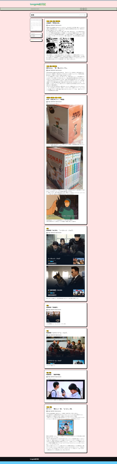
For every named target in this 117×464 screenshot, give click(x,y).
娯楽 (54, 21)
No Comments (59, 25)
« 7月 (35, 30)
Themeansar (67, 462)
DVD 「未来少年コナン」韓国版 (55, 99)
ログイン (32, 40)
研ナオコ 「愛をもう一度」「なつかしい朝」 (59, 409)
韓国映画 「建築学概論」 (53, 374)
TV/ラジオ (52, 97)
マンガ (48, 21)
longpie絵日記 (38, 4)
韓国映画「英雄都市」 (52, 307)
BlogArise (62, 462)
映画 (47, 228)
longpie (49, 25)
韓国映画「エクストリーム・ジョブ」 (57, 333)
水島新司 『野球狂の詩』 (53, 23)
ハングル (59, 97)
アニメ (56, 97)
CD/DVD (48, 97)
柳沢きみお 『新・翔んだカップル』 (57, 68)
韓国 (50, 372)
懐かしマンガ (58, 21)
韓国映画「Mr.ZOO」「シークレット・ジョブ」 (60, 230)
